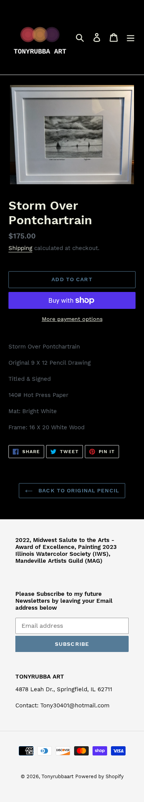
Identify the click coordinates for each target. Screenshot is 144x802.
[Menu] (130, 37)
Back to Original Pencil (77, 490)
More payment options (72, 319)
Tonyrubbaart (57, 776)
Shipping (20, 248)
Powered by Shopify (99, 776)
